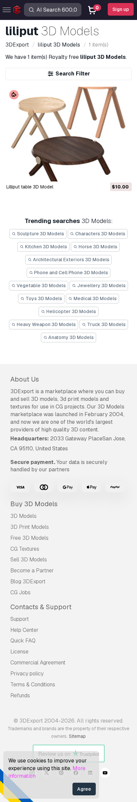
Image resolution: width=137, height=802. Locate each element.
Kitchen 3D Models (45, 247)
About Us (24, 379)
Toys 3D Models (43, 298)
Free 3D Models (29, 537)
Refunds (20, 695)
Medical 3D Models (94, 298)
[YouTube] (105, 773)
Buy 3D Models (34, 504)
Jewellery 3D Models (101, 285)
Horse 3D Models (97, 247)
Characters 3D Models (99, 234)
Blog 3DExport (28, 581)
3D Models (23, 516)
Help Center (24, 630)
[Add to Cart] (108, 172)
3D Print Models (29, 526)
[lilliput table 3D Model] (68, 134)
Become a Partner (32, 570)
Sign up (120, 9)
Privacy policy (27, 673)
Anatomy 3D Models (70, 337)
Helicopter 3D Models (70, 311)
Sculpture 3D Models (40, 234)
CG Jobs (20, 592)
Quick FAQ (23, 640)
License (19, 651)
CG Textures (24, 548)
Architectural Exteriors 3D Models (70, 260)
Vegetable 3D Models (41, 285)
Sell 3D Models (28, 559)
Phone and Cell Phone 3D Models (70, 273)
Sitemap (77, 736)
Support (19, 619)
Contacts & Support (40, 607)
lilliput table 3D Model (29, 187)
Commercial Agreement (38, 662)
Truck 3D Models (106, 324)
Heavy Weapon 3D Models (46, 324)
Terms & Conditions (32, 684)
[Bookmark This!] (122, 172)
